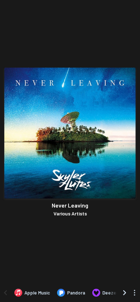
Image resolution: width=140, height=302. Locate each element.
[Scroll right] (124, 293)
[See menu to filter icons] (134, 293)
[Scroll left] (5, 293)
